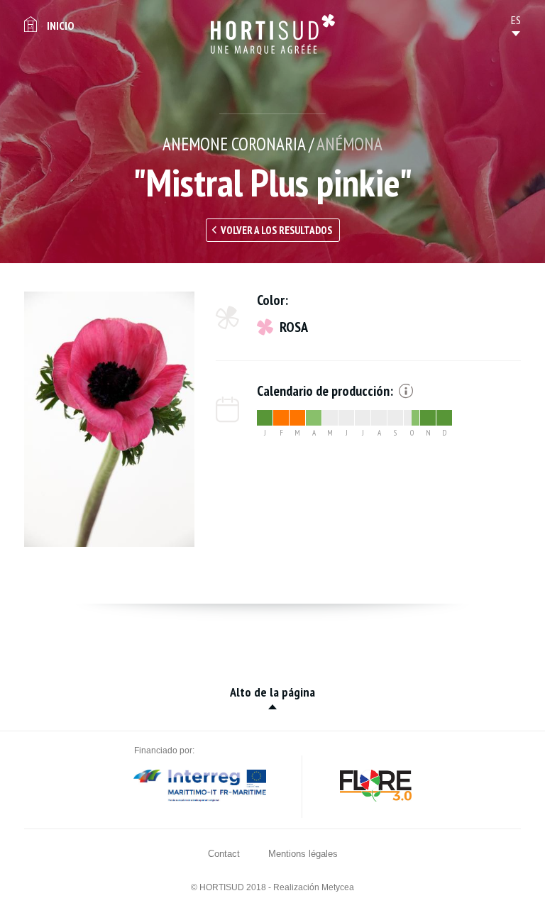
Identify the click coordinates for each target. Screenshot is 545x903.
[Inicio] (273, 34)
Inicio (60, 25)
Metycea (337, 887)
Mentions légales (303, 853)
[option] (109, 419)
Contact (224, 853)
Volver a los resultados (276, 230)
